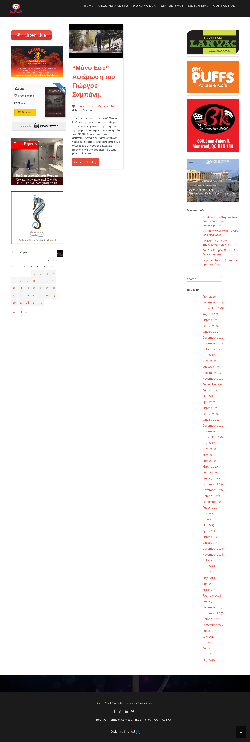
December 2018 (213, 548)
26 (14, 302)
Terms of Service (119, 719)
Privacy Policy (142, 719)
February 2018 (212, 595)
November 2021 (213, 378)
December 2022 (213, 337)
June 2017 (209, 642)
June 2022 (209, 361)
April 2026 (209, 296)
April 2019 (209, 531)
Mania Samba (106, 106)
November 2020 (213, 431)
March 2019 (210, 537)
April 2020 (209, 460)
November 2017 (213, 613)
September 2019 (213, 501)
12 (14, 288)
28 (27, 302)
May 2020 (209, 454)
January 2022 (211, 366)
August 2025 (210, 314)
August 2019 (210, 507)
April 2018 (209, 583)
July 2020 (209, 443)
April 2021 (209, 402)
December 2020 (213, 425)
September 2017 (213, 624)
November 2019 (213, 490)
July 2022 (209, 355)
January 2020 (211, 478)
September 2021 (213, 384)
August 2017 (210, 630)
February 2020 (212, 472)
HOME (89, 5)
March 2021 (210, 408)
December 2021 (213, 372)
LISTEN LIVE (198, 5)
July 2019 (209, 513)
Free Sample (26, 95)
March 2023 (210, 320)
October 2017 (211, 619)
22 (34, 295)
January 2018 (211, 601)
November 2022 (213, 343)
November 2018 (213, 554)
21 (27, 295)
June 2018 (209, 572)
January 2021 (211, 419)
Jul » (24, 312)
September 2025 (213, 308)
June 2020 (209, 449)
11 (53, 280)
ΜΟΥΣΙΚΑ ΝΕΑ (144, 5)
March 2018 (210, 589)
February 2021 (212, 413)
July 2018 (209, 566)
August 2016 (210, 648)
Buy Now (27, 112)
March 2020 (210, 466)
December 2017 (213, 607)
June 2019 (209, 519)
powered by (26, 126)
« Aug (14, 312)
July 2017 (208, 636)
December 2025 (213, 302)
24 (47, 295)
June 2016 (209, 654)
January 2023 (211, 331)
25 (53, 295)
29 (34, 302)
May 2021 (209, 396)
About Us (100, 719)
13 (21, 288)
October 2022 (211, 349)
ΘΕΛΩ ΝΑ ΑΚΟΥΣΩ (113, 5)
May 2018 (209, 578)
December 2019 (213, 484)
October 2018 (211, 560)
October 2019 (211, 495)
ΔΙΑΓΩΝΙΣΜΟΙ (172, 5)
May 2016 (209, 660)
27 (20, 302)
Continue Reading (85, 162)
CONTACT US (224, 5)
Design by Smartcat (123, 731)
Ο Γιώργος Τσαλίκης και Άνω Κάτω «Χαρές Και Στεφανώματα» (220, 221)
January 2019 (211, 542)
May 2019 (209, 525)
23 (40, 295)
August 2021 (210, 390)
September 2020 (213, 437)
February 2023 (212, 325)
